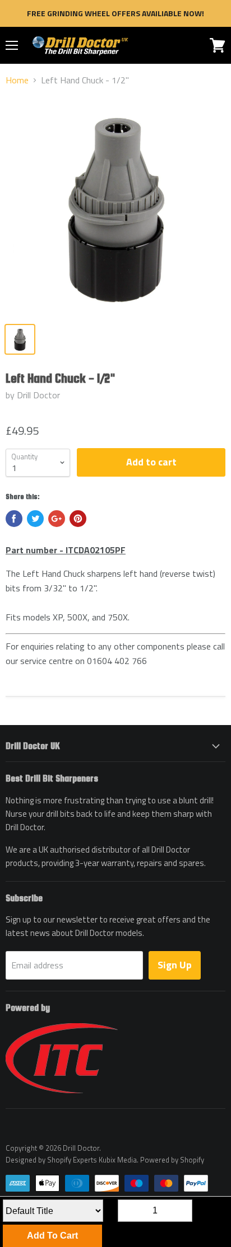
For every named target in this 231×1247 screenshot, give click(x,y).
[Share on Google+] (56, 518)
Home (17, 80)
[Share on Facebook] (14, 518)
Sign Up (175, 964)
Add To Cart (52, 1235)
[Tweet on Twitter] (35, 518)
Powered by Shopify (172, 1159)
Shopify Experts (72, 1159)
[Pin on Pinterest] (78, 518)
